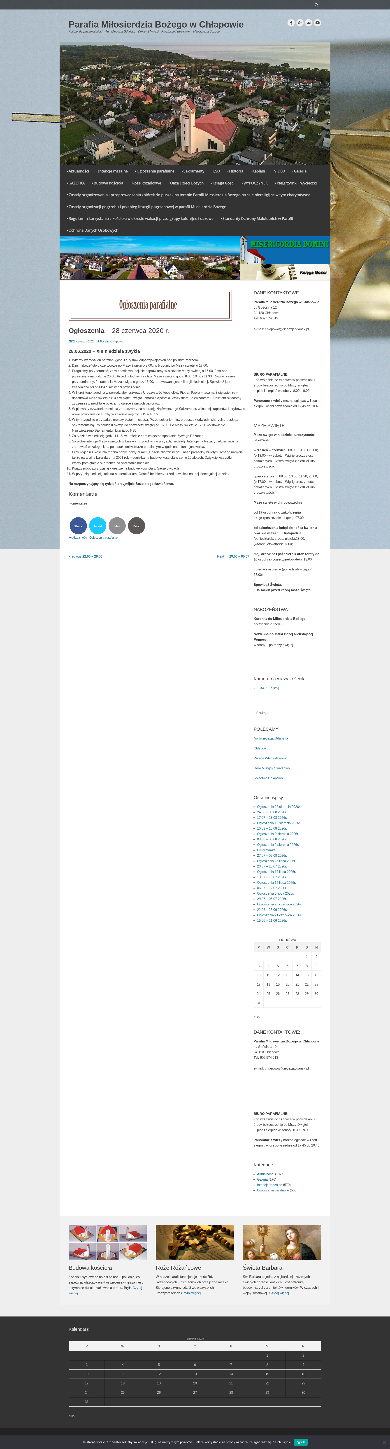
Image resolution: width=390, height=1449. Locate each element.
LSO (216, 171)
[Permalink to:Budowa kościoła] (108, 1242)
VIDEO (279, 171)
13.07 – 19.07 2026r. (272, 877)
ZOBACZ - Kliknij (266, 688)
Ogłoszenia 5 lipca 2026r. (275, 893)
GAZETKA (77, 183)
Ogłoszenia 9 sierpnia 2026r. (278, 834)
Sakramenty (193, 171)
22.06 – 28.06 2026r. (272, 910)
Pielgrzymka (266, 850)
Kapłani (258, 171)
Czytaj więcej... (192, 1293)
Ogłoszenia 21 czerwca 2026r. (279, 915)
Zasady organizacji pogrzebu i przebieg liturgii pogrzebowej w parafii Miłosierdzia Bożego (147, 206)
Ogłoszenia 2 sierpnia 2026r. (278, 845)
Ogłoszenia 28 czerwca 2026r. (279, 904)
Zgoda (300, 1442)
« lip (257, 1017)
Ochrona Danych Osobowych (93, 230)
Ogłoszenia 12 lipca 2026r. (276, 882)
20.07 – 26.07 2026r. (272, 866)
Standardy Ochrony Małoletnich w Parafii (258, 218)
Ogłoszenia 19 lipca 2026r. (276, 872)
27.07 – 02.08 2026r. (272, 855)
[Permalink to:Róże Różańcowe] (195, 1242)
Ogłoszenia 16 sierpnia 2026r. (279, 823)
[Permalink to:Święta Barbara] (282, 1242)
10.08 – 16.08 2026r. (272, 828)
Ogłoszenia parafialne (155, 171)
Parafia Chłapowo (111, 341)
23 (316, 984)
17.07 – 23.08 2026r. (272, 817)
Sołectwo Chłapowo (268, 778)
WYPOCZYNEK (256, 183)
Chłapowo (261, 748)
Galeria (300, 171)
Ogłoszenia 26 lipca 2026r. (276, 861)
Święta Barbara (262, 1267)
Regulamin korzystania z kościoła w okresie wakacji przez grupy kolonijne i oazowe (141, 218)
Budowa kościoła (108, 183)
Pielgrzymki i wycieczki (297, 183)
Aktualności (79, 171)
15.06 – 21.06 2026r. (272, 920)
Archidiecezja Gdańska (271, 738)
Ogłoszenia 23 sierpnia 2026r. (279, 807)
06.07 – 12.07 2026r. (272, 888)
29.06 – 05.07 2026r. (272, 899)
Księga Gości (223, 183)
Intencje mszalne (113, 171)
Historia (236, 171)
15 (307, 975)
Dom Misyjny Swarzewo (272, 768)
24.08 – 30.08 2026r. (272, 812)
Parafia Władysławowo (270, 758)
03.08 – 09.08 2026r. (272, 839)
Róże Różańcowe (146, 183)
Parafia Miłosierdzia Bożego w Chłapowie (156, 24)
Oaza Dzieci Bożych (187, 183)
